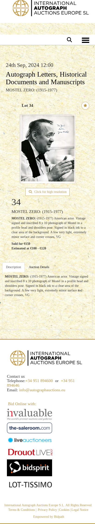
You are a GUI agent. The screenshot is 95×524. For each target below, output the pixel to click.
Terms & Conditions (21, 510)
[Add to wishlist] (85, 106)
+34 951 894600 (39, 380)
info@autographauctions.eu (42, 390)
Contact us (16, 376)
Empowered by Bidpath (48, 516)
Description (13, 267)
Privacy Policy (47, 510)
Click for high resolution (50, 192)
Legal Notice (79, 510)
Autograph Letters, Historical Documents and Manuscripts (46, 78)
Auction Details (39, 267)
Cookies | (65, 510)
